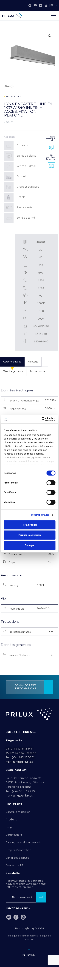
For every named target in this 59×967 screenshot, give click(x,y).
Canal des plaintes (17, 857)
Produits (11, 819)
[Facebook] (30, 5)
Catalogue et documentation (24, 842)
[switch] (50, 482)
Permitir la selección (29, 535)
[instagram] (46, 5)
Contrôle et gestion (18, 811)
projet (10, 827)
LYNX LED (17, 96)
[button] (49, 36)
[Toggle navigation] (53, 15)
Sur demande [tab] (37, 371)
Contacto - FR (14, 865)
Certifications (14, 834)
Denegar (29, 545)
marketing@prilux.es (19, 761)
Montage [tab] (33, 361)
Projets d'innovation (18, 850)
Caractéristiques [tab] (12, 361)
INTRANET (29, 955)
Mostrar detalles (40, 514)
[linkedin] (40, 5)
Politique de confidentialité (22, 935)
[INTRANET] (29, 949)
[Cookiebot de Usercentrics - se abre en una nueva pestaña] (42, 419)
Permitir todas (29, 524)
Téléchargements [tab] (13, 371)
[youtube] (35, 5)
